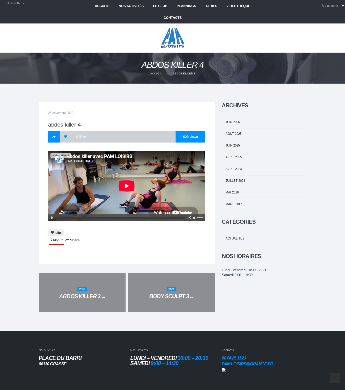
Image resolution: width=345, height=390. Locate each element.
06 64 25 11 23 (234, 358)
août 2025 (234, 133)
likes (81, 137)
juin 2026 (233, 122)
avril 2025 (234, 157)
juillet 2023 (235, 180)
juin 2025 (233, 145)
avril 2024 (234, 169)
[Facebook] (54, 137)
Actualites (235, 238)
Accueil (156, 73)
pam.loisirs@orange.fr (247, 364)
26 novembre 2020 (60, 113)
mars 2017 (234, 204)
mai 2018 (232, 192)
